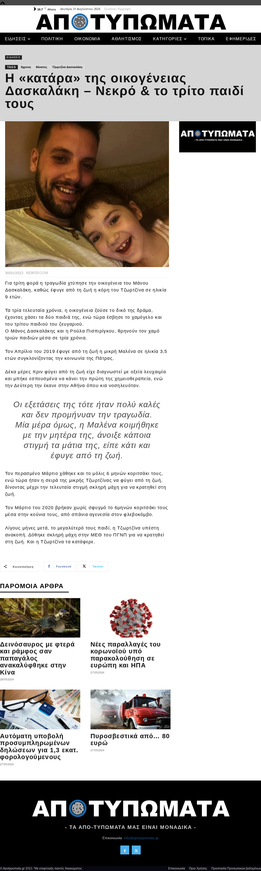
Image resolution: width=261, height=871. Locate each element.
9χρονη (26, 67)
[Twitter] (136, 850)
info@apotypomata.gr (141, 838)
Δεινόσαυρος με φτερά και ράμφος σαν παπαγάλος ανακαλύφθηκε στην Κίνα (37, 658)
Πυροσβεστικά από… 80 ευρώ (130, 739)
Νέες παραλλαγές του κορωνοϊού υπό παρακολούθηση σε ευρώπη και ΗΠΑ (125, 655)
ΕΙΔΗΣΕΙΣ (13, 57)
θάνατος (41, 67)
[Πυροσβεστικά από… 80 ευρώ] (130, 709)
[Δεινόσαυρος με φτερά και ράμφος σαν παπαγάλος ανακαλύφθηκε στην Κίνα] (40, 618)
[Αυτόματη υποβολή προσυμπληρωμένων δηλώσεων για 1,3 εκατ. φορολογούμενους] (40, 709)
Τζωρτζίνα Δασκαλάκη (67, 67)
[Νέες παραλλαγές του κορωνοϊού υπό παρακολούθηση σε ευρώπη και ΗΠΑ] (130, 618)
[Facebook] (124, 850)
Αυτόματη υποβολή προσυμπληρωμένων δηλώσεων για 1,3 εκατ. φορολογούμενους (39, 746)
